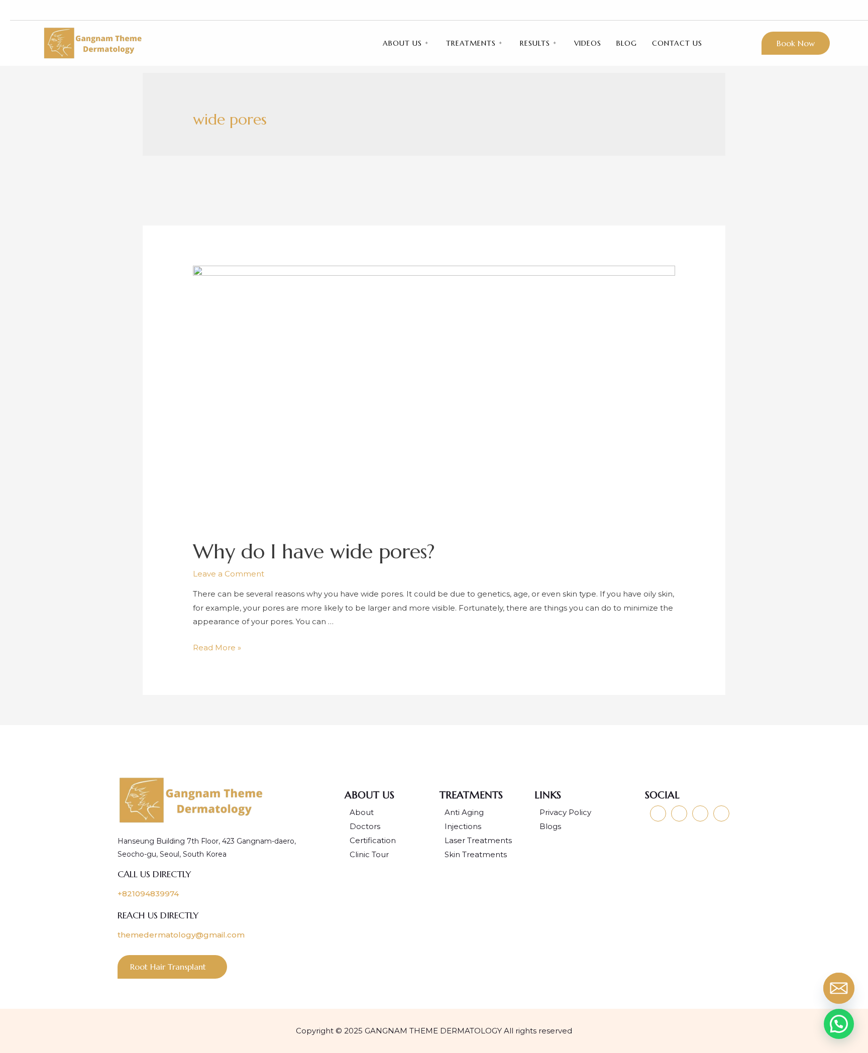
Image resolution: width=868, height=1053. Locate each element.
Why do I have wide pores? (314, 551)
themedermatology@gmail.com (181, 935)
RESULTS (535, 43)
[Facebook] (793, 10)
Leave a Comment (228, 573)
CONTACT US (677, 43)
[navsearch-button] (831, 10)
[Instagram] (775, 10)
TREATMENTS (471, 43)
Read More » (217, 647)
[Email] (840, 990)
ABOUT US (402, 43)
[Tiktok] (811, 10)
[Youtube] (758, 10)
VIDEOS (587, 43)
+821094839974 (148, 893)
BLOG (626, 43)
